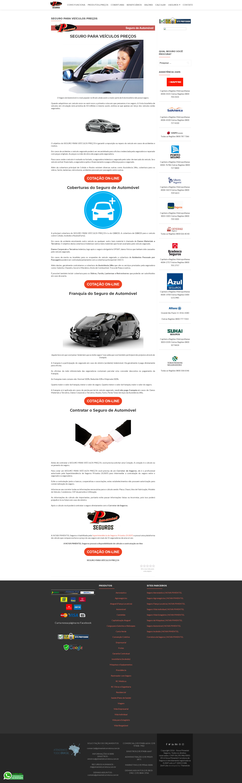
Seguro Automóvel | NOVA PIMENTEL (164, 626)
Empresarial (121, 642)
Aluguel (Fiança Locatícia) (121, 603)
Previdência (121, 670)
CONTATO (188, 5)
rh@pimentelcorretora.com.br (103, 767)
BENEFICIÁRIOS (134, 5)
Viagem (121, 703)
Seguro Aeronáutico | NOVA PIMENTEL (164, 592)
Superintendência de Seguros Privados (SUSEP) (112, 535)
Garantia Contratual (121, 653)
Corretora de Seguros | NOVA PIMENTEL (165, 637)
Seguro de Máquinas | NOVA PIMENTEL (164, 620)
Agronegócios (121, 598)
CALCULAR (160, 5)
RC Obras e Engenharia (121, 687)
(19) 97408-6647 (144, 751)
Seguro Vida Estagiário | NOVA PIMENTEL (165, 615)
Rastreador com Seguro (121, 675)
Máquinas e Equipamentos (121, 664)
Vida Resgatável (121, 725)
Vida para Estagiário (121, 720)
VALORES (148, 5)
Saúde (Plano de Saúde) (121, 698)
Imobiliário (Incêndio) (121, 659)
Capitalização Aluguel (121, 620)
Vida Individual (121, 714)
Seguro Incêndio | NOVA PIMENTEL (163, 631)
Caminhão (121, 615)
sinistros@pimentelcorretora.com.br (103, 759)
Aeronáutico (121, 592)
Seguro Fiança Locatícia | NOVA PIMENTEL (166, 603)
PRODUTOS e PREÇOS (98, 5)
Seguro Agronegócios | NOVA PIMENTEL (165, 598)
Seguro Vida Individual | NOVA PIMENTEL (165, 609)
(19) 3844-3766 (142, 773)
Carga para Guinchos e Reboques (121, 626)
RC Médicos (121, 681)
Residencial (121, 692)
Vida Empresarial (121, 709)
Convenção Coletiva (121, 637)
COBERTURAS (117, 5)
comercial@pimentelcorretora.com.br (103, 748)
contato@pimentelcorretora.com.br (103, 775)
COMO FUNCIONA (76, 5)
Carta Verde (121, 631)
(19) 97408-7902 (144, 744)
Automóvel (121, 609)
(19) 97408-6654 (142, 743)
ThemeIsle (185, 765)
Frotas (121, 648)
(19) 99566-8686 (145, 765)
